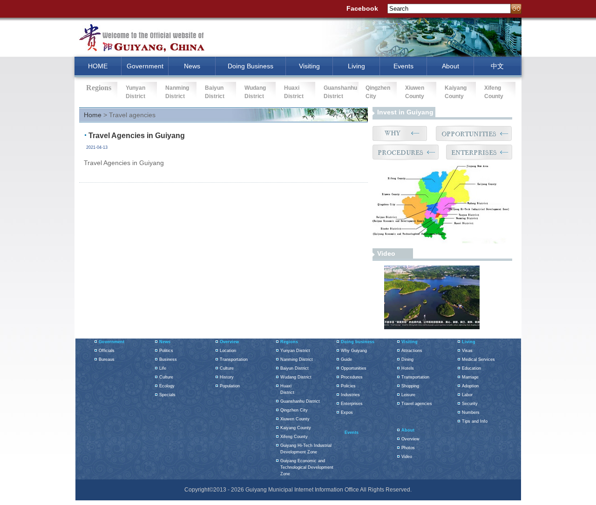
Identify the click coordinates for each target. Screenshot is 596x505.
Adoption (470, 386)
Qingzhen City (294, 410)
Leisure (408, 394)
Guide (346, 359)
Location (228, 350)
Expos (347, 412)
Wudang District (296, 377)
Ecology (167, 386)
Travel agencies (416, 403)
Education (471, 368)
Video (386, 253)
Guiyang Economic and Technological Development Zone (306, 467)
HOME (98, 66)
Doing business (357, 341)
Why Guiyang (354, 350)
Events (403, 66)
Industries (350, 394)
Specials (167, 394)
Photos (408, 447)
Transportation (234, 359)
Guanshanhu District (300, 401)
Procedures (352, 377)
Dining (407, 359)
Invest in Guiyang (405, 112)
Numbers (471, 412)
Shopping (410, 386)
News (192, 66)
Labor (467, 394)
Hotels (407, 368)
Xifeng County (294, 436)
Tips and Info (475, 421)
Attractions (411, 350)
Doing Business (250, 66)
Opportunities (353, 368)
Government (145, 66)
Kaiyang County (295, 427)
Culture (166, 377)
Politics (166, 350)
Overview (229, 341)
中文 (497, 66)
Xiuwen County (295, 419)
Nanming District (296, 359)
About (450, 66)
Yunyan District (295, 350)
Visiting (309, 66)
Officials (107, 350)
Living (356, 66)
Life (162, 368)
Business (168, 359)
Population (230, 386)
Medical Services (478, 359)
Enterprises (352, 403)
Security (470, 403)
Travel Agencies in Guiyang (136, 136)
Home (93, 115)
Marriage (470, 377)
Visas (467, 350)
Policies (348, 386)
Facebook (362, 8)
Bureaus (107, 359)
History (227, 377)
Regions (289, 341)
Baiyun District (294, 368)
